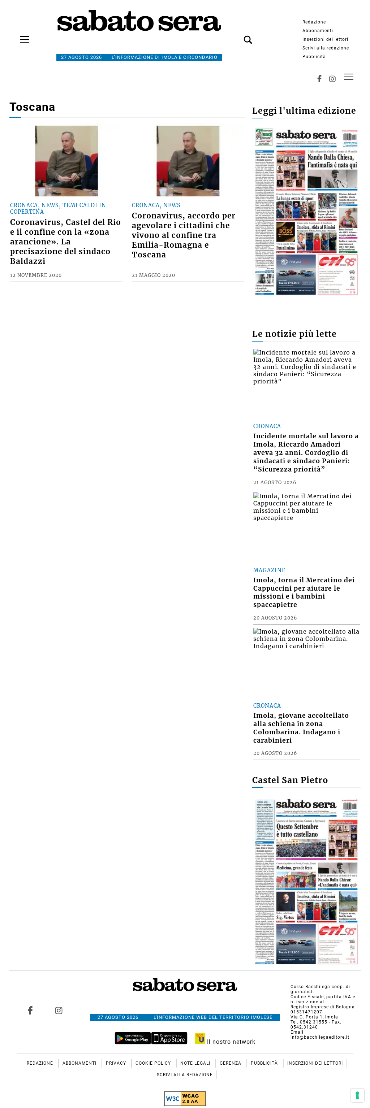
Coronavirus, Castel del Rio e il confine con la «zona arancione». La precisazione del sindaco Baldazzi (65, 242)
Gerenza (231, 1063)
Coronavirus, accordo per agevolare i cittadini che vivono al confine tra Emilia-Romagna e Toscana (184, 235)
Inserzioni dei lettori (325, 39)
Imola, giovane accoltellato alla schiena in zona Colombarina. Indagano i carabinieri (301, 728)
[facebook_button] (319, 79)
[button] (237, 36)
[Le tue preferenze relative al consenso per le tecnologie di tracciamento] (357, 1095)
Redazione (314, 22)
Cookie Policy (153, 1063)
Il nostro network (230, 1041)
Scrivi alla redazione (325, 48)
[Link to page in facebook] (30, 1010)
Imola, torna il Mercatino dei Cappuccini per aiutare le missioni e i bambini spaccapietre (304, 592)
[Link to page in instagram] (58, 1010)
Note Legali (196, 1063)
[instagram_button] (332, 79)
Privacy (117, 1063)
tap (348, 76)
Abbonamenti (317, 30)
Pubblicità (314, 56)
